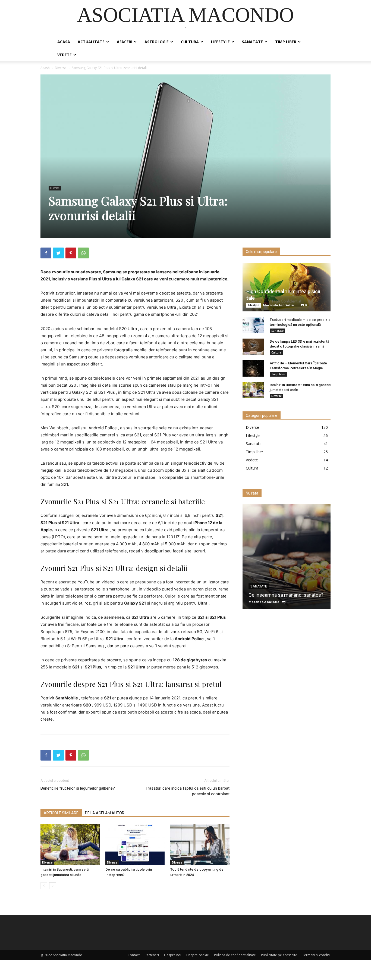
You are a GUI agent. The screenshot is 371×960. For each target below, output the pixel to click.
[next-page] (52, 885)
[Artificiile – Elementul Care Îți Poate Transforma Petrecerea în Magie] (253, 368)
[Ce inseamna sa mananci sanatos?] (287, 556)
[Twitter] (58, 253)
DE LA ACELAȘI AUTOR (104, 813)
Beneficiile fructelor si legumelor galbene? (77, 788)
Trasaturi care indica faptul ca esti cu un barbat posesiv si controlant (187, 791)
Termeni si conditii (316, 955)
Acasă (45, 67)
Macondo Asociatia (278, 305)
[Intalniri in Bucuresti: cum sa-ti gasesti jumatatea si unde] (70, 844)
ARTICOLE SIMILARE (61, 813)
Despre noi (172, 955)
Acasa (63, 41)
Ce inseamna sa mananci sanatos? (286, 595)
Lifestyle (220, 41)
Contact (134, 955)
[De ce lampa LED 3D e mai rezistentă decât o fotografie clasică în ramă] (253, 347)
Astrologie (156, 41)
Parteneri (152, 955)
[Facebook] (45, 253)
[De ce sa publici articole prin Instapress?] (135, 844)
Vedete (64, 54)
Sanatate (252, 41)
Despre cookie (197, 955)
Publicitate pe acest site (279, 955)
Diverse (61, 67)
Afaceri (124, 41)
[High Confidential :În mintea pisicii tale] (287, 287)
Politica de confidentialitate (235, 955)
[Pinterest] (70, 253)
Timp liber (285, 41)
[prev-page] (43, 885)
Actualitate (91, 41)
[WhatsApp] (83, 253)
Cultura (190, 41)
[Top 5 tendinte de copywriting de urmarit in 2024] (199, 844)
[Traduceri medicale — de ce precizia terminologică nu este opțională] (253, 325)
